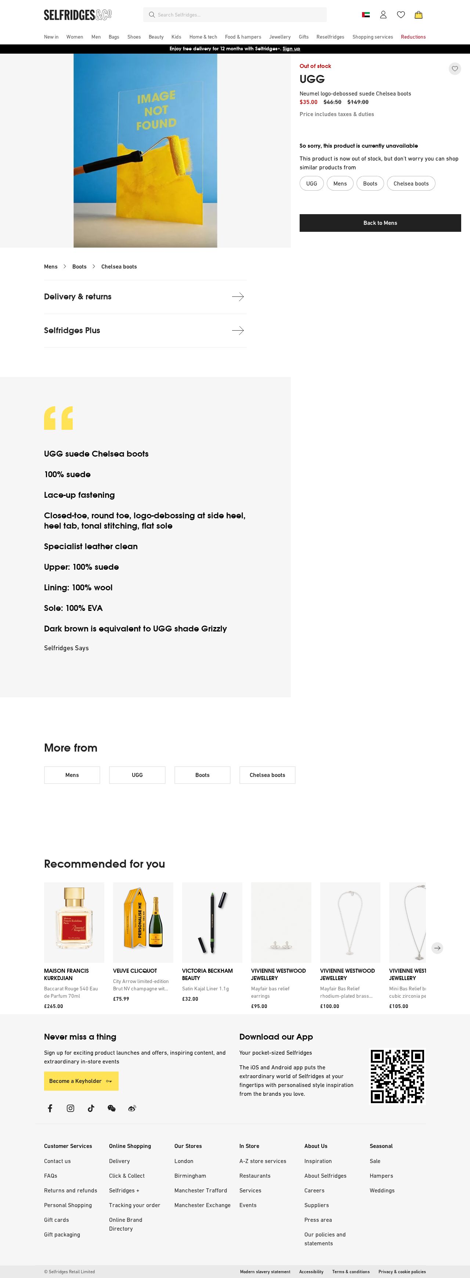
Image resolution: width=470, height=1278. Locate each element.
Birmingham (190, 1175)
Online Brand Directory (125, 1224)
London (184, 1161)
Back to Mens (380, 222)
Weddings (382, 1190)
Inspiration (318, 1161)
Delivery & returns (78, 296)
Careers (314, 1190)
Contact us (57, 1161)
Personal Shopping (68, 1205)
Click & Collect (127, 1175)
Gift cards (56, 1219)
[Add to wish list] (455, 68)
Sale (375, 1161)
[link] (72, 992)
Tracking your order (134, 1205)
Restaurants (255, 1175)
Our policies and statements (325, 1238)
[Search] (152, 14)
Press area (318, 1219)
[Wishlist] (401, 14)
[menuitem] (51, 36)
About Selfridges (325, 1175)
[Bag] (418, 14)
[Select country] (365, 14)
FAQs (50, 1175)
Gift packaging (62, 1234)
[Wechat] (112, 1113)
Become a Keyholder (75, 1080)
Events (248, 1205)
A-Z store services (262, 1161)
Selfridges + (124, 1190)
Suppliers (316, 1205)
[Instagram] (70, 1113)
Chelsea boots (119, 266)
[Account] (383, 14)
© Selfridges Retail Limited (69, 1271)
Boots (79, 266)
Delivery (119, 1161)
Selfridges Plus (72, 330)
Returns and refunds (70, 1190)
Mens (51, 266)
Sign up (291, 49)
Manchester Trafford (200, 1190)
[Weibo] (132, 1113)
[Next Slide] (437, 948)
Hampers (381, 1175)
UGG (312, 79)
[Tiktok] (91, 1113)
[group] (235, 948)
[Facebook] (50, 1113)
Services (250, 1190)
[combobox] (241, 14)
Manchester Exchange (202, 1205)
